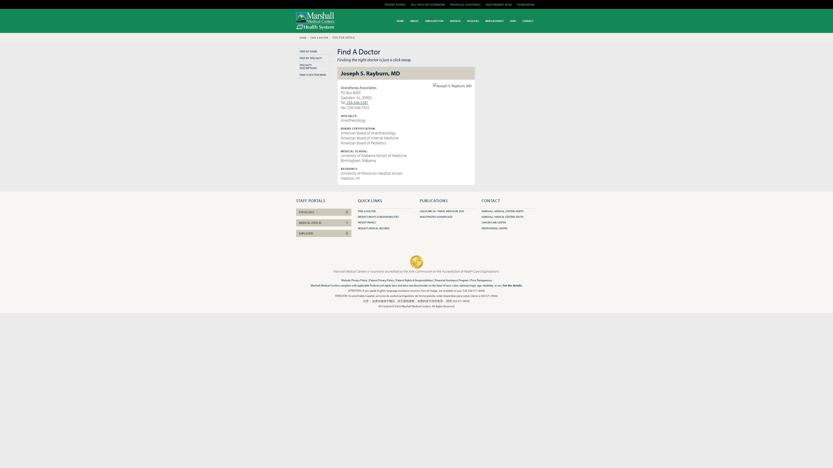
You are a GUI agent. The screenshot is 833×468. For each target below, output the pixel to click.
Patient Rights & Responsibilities (414, 280)
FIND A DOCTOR (434, 21)
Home (303, 37)
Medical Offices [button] (310, 222)
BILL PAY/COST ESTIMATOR (428, 4)
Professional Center (494, 228)
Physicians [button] (306, 212)
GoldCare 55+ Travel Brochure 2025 (442, 211)
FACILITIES (473, 21)
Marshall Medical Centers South (502, 216)
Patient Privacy (367, 222)
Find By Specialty (311, 58)
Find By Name (308, 51)
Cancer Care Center (494, 222)
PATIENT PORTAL (395, 4)
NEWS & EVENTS (494, 21)
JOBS (513, 21)
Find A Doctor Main (313, 74)
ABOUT (414, 21)
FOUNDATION (526, 4)
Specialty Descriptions (308, 66)
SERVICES (455, 21)
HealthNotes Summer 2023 (436, 216)
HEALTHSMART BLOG (499, 4)
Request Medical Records (374, 228)
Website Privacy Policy (354, 280)
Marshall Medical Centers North (502, 211)
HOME (400, 21)
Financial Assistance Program (452, 280)
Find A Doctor (319, 37)
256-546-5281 (357, 102)
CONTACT (528, 21)
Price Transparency (481, 280)
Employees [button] (306, 233)
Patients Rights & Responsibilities (378, 216)
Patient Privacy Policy (381, 280)
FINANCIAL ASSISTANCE (465, 4)
